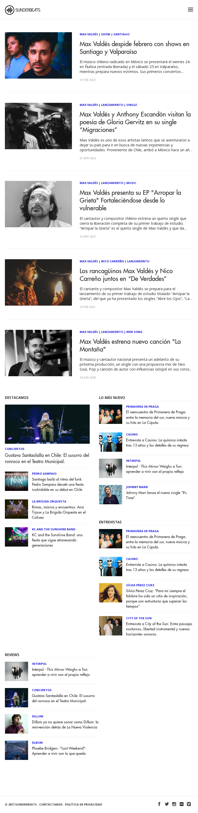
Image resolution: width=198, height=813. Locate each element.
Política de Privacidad (83, 804)
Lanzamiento (112, 105)
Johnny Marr (137, 487)
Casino (132, 434)
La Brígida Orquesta (49, 501)
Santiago (121, 34)
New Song (134, 332)
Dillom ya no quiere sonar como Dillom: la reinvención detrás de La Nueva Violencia (65, 724)
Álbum (37, 742)
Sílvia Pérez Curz (140, 585)
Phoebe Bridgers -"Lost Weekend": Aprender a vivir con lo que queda (59, 751)
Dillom (37, 716)
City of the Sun (139, 618)
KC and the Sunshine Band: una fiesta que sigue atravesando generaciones (57, 540)
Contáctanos (51, 804)
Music (131, 183)
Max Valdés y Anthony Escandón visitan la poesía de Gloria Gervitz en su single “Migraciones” (135, 122)
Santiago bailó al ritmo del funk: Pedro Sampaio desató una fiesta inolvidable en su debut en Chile (58, 484)
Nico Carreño (112, 261)
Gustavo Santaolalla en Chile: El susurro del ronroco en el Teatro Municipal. (47, 458)
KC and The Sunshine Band (53, 529)
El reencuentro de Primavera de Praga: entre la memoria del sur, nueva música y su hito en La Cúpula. (158, 417)
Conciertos (14, 449)
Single (131, 105)
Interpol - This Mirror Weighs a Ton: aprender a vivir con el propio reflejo (155, 469)
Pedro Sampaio (44, 473)
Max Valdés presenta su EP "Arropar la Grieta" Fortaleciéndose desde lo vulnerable (130, 200)
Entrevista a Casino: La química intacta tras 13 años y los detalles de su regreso (157, 442)
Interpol (133, 461)
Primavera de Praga (142, 406)
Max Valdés (89, 34)
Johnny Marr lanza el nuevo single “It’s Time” (156, 495)
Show (105, 34)
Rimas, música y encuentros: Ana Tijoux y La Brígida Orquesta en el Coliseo (59, 512)
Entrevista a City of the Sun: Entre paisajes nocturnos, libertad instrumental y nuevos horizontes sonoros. (159, 629)
